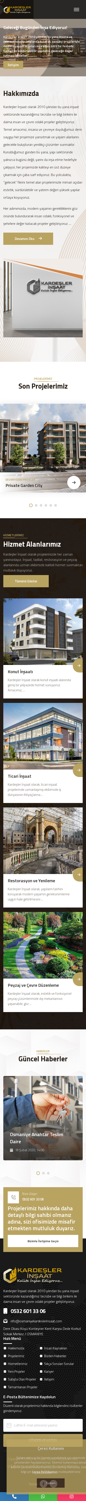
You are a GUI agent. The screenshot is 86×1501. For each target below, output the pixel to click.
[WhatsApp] (43, 1496)
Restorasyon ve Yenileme (31, 880)
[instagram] (71, 1496)
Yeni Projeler (16, 1371)
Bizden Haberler (55, 1356)
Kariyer (49, 1371)
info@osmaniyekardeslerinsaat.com (36, 1321)
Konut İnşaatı (20, 671)
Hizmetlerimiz (17, 1363)
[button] (31, 505)
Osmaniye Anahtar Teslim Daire (36, 1138)
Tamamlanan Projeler (22, 1387)
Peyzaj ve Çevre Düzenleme (33, 985)
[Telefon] (14, 1496)
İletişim (49, 1379)
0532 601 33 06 (33, 1199)
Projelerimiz (16, 1356)
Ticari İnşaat (19, 776)
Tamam (50, 1483)
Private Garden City (24, 485)
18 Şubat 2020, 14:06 (29, 1150)
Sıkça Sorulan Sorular (59, 1363)
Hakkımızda (16, 1348)
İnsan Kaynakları (55, 1348)
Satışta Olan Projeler (22, 1379)
